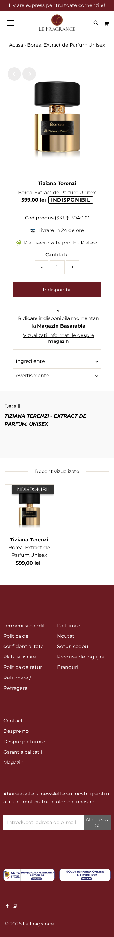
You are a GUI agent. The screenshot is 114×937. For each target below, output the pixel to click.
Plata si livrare (19, 657)
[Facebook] (7, 906)
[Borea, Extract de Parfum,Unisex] (29, 509)
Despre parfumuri (25, 742)
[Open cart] (106, 23)
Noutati (66, 636)
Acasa (16, 45)
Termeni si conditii (25, 626)
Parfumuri (69, 626)
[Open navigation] (15, 22)
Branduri (67, 667)
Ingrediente (30, 361)
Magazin (13, 762)
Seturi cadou (72, 646)
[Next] (29, 74)
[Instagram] (15, 906)
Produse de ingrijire (81, 657)
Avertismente (32, 375)
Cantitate (57, 255)
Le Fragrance (38, 924)
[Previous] (14, 74)
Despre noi (16, 731)
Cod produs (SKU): (47, 218)
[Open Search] (96, 23)
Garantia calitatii (22, 752)
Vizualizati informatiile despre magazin (58, 338)
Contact (13, 721)
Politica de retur (22, 667)
